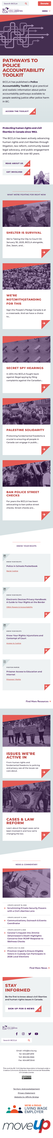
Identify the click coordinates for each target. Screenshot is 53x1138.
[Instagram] (23, 1034)
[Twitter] (30, 1034)
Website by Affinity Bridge (26, 1097)
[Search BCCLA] (12, 3)
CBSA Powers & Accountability (19, 607)
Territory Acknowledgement (26, 1089)
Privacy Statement (26, 1093)
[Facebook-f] (17, 1034)
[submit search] (26, 4)
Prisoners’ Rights (13, 679)
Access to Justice (13, 643)
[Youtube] (36, 1034)
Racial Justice (12, 571)
